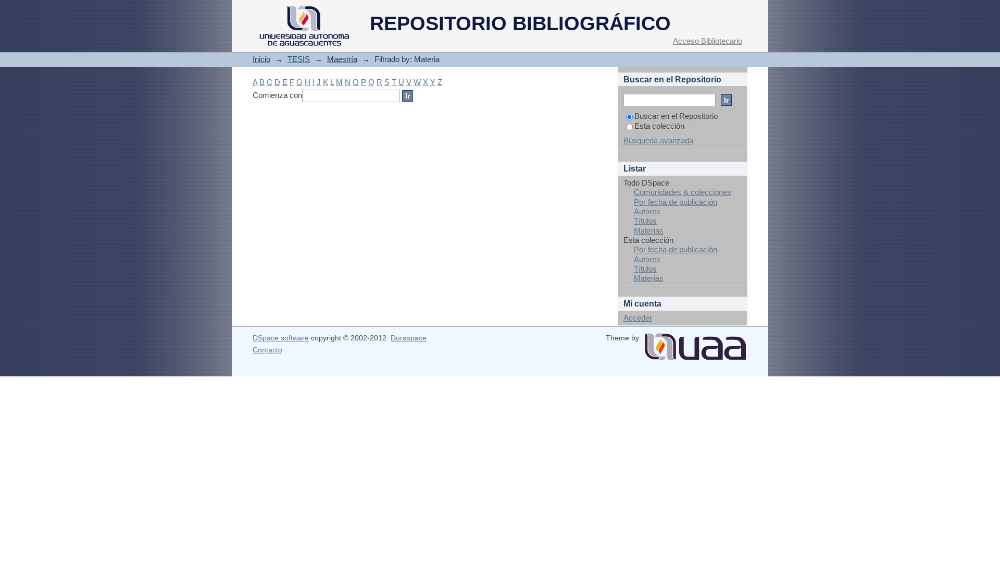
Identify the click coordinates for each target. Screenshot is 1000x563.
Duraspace (409, 338)
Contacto (267, 350)
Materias (649, 230)
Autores (647, 211)
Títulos (645, 220)
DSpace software (281, 338)
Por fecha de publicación (675, 202)
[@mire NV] (695, 342)
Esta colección (659, 125)
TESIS (299, 59)
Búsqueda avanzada (658, 140)
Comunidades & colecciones (682, 192)
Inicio (261, 59)
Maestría (342, 59)
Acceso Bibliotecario (707, 40)
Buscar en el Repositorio (676, 116)
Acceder (637, 317)
